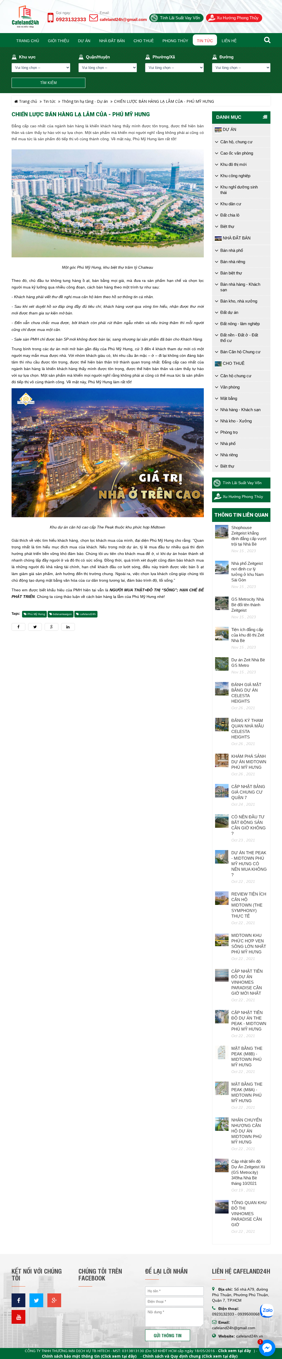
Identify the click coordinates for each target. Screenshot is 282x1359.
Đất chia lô (229, 215)
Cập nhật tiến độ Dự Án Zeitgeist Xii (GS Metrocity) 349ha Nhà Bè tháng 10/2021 (248, 1172)
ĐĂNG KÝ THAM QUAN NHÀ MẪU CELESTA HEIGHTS (247, 728)
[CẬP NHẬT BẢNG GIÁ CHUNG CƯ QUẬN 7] (222, 791)
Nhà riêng (229, 454)
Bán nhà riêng (232, 261)
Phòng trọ (229, 432)
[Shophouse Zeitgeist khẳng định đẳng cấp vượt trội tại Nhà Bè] (222, 532)
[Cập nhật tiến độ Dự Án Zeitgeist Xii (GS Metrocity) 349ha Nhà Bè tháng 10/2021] (222, 1165)
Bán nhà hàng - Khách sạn (240, 287)
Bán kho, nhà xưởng (238, 301)
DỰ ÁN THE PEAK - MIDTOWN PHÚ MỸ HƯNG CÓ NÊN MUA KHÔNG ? (249, 863)
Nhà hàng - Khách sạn (240, 409)
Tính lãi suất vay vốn (180, 17)
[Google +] (54, 1300)
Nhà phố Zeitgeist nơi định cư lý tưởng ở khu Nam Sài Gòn (247, 571)
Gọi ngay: (63, 13)
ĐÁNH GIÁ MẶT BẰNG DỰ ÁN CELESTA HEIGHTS (246, 692)
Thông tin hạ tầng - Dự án (85, 101)
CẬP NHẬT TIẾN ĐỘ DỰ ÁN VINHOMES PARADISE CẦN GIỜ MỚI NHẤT (247, 982)
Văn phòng (230, 387)
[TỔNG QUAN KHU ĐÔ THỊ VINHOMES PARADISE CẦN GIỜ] (222, 1207)
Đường (226, 57)
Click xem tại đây (234, 1350)
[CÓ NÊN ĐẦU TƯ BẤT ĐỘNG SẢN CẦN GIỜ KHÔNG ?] (222, 821)
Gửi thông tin (167, 1335)
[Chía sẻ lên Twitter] (35, 627)
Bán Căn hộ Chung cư (240, 351)
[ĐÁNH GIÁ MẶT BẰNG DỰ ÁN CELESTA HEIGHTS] (222, 689)
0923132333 (71, 19)
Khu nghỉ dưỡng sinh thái (239, 190)
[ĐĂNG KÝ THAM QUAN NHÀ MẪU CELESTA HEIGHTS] (222, 725)
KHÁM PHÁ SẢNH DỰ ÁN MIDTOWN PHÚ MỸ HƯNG (248, 762)
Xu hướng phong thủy (238, 17)
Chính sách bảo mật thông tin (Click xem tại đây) (89, 1356)
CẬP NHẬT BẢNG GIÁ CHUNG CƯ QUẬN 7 (248, 792)
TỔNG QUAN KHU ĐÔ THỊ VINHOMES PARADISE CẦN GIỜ (249, 1213)
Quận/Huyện (98, 57)
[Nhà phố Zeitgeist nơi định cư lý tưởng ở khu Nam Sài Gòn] (222, 568)
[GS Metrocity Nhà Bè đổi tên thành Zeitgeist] (222, 603)
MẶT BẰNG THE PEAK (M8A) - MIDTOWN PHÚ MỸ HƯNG (246, 1092)
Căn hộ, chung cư (236, 141)
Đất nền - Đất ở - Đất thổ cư (239, 338)
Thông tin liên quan (241, 515)
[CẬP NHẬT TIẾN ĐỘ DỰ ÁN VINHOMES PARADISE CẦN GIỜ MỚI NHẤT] (222, 975)
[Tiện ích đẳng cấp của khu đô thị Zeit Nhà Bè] (222, 634)
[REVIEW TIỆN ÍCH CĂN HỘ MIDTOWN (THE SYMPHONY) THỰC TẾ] (222, 898)
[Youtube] (18, 1317)
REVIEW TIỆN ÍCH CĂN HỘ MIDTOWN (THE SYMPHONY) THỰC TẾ (248, 905)
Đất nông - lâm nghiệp (240, 323)
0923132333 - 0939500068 (236, 1314)
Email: (105, 13)
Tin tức (49, 101)
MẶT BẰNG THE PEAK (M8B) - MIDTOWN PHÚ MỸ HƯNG (246, 1056)
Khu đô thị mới (233, 164)
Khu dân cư (230, 203)
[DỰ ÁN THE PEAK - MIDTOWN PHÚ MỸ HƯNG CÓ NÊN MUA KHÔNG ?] (222, 857)
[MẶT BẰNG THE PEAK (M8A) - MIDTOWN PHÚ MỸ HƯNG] (222, 1088)
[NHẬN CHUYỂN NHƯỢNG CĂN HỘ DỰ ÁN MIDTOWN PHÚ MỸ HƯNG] (222, 1124)
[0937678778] (267, 1310)
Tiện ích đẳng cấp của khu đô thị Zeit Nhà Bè (247, 635)
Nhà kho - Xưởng (236, 421)
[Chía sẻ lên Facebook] (18, 627)
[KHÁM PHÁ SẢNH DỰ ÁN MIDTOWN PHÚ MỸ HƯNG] (222, 760)
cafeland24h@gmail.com (123, 19)
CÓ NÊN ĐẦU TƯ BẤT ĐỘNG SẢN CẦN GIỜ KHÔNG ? (248, 825)
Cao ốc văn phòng (236, 153)
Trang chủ (27, 101)
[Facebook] (18, 1300)
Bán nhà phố (231, 250)
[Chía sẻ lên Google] (51, 627)
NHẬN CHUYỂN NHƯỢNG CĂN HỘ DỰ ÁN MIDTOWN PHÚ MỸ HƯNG (246, 1131)
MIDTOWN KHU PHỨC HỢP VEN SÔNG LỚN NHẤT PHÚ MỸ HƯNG (248, 943)
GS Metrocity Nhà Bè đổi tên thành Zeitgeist (247, 605)
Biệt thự (227, 226)
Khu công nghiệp (235, 175)
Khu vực (27, 57)
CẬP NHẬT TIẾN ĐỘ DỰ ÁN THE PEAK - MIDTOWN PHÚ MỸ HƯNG (248, 1020)
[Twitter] (36, 1300)
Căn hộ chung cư (235, 375)
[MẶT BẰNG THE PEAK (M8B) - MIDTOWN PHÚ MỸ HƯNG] (222, 1052)
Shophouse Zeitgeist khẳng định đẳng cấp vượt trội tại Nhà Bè (248, 535)
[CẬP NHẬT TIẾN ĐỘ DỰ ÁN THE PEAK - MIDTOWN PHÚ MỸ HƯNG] (222, 1017)
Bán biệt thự (231, 273)
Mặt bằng (228, 398)
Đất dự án (229, 312)
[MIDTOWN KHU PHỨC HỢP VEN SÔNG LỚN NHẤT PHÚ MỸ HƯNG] (222, 940)
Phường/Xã (164, 57)
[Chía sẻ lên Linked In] (68, 627)
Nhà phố (227, 443)
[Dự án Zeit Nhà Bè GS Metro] (222, 664)
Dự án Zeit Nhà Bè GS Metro (248, 662)
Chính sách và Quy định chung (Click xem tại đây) (190, 1356)
